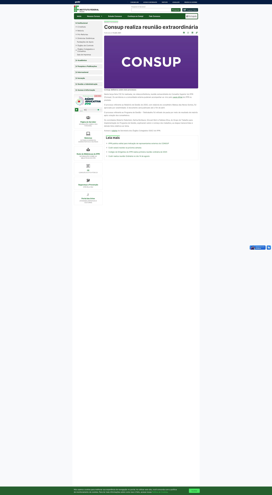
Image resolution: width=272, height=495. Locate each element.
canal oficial (177, 97)
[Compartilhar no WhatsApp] (188, 32)
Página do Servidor (88, 122)
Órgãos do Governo (190, 2)
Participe (165, 2)
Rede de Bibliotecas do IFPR (88, 154)
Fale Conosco (154, 16)
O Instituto (81, 27)
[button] (197, 32)
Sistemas (88, 138)
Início (79, 16)
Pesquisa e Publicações (87, 66)
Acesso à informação (150, 2)
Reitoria (80, 31)
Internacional (82, 72)
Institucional (82, 23)
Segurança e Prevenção (88, 185)
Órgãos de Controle (85, 45)
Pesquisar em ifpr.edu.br (138, 7)
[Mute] (85, 109)
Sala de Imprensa (84, 55)
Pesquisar (176, 10)
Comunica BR (134, 2)
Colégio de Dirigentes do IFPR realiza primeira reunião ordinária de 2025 (137, 152)
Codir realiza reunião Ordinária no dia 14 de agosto (129, 156)
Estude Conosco (115, 16)
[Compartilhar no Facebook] (184, 32)
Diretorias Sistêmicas (85, 38)
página (114, 131)
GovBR (77, 2)
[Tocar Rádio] (76, 109)
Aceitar (194, 491)
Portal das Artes (88, 198)
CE (88, 170)
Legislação (176, 2)
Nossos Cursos (93, 16)
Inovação (81, 78)
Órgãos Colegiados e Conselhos (85, 50)
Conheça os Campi (135, 16)
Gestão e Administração (87, 84)
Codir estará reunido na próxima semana (124, 148)
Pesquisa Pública (192, 10)
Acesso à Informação (86, 90)
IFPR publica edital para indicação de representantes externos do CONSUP (138, 143)
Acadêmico (82, 60)
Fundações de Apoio (85, 42)
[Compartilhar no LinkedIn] (192, 32)
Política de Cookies (160, 492)
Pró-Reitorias (82, 34)
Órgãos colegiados (111, 22)
